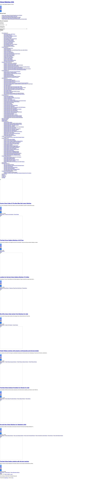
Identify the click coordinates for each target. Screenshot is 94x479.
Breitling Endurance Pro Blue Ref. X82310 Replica (12, 73)
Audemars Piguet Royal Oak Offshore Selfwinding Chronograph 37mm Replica (17, 68)
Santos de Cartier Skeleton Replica (10, 60)
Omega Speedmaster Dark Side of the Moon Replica (13, 115)
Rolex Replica (4, 33)
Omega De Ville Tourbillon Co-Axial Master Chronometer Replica (15, 100)
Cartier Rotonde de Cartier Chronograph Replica (12, 53)
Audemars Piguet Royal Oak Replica (10, 64)
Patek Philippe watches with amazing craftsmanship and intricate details (14, 19)
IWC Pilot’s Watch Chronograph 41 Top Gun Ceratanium (13, 88)
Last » (12, 474)
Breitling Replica (5, 70)
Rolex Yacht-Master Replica (8, 45)
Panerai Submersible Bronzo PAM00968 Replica (12, 155)
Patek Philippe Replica (33, 361)
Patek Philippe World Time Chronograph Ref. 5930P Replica (14, 161)
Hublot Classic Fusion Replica (9, 132)
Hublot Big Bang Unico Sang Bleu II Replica (11, 129)
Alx (12, 477)
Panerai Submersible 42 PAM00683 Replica (11, 152)
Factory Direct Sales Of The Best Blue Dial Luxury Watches (12, 15)
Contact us (4, 176)
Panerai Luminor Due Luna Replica (10, 140)
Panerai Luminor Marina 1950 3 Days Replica (11, 142)
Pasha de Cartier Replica (8, 58)
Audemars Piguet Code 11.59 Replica (10, 63)
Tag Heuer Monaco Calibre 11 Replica (10, 170)
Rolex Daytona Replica (8, 37)
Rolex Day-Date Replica (8, 36)
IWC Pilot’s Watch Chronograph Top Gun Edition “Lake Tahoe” (14, 89)
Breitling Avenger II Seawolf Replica (10, 72)
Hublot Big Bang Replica (8, 122)
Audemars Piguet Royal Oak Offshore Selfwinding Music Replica (15, 69)
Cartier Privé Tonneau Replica (9, 52)
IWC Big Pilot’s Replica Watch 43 (9, 80)
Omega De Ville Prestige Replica (9, 99)
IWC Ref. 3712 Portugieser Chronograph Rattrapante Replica (14, 94)
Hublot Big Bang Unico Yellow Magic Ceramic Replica (13, 131)
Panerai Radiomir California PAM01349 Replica (12, 146)
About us (3, 174)
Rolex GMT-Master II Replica (9, 39)
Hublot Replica (4, 121)
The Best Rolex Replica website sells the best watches (14, 461)
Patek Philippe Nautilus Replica (9, 158)
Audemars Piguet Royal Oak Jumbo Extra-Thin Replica (13, 67)
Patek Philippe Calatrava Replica (9, 157)
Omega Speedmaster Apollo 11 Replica (10, 114)
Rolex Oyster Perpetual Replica (9, 41)
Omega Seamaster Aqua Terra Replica (10, 108)
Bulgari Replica (4, 120)
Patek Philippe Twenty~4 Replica (9, 160)
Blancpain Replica (5, 119)
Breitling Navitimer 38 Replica (9, 75)
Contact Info (4, 175)
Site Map (3, 177)
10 (7, 474)
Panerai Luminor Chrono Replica (9, 139)
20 (8, 474)
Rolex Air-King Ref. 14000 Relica (9, 34)
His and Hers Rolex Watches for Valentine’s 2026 (13, 424)
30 (9, 474)
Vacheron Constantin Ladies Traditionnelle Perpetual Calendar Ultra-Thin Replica (17, 173)
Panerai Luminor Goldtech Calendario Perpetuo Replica (13, 141)
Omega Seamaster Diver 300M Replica (10, 110)
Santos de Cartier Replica (8, 59)
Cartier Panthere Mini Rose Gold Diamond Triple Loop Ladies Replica (15, 50)
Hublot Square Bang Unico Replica (10, 135)
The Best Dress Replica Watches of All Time (9, 16)
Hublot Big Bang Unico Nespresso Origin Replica (12, 128)
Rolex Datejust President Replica (11, 398)
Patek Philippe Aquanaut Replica (10, 361)
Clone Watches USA (7, 2)
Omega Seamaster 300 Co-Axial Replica (11, 105)
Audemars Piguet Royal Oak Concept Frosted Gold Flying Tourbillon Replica (17, 66)
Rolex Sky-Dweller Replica (8, 42)
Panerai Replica (4, 138)
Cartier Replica (4, 47)
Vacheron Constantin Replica (7, 171)
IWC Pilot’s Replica (7, 85)
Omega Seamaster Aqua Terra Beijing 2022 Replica (12, 109)
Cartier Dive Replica (7, 49)
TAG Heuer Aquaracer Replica (9, 164)
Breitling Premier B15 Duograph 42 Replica (11, 77)
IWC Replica (4, 78)
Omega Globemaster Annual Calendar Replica (11, 101)
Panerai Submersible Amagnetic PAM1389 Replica (12, 153)
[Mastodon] (47, 8)
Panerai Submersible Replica (9, 150)
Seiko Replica (4, 162)
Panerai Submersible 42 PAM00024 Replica (11, 151)
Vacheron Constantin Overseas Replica (10, 172)
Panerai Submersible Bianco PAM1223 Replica (12, 154)
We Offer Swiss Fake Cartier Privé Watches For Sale (11, 18)
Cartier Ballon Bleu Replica (8, 48)
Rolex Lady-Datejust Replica (9, 40)
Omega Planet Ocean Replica (9, 102)
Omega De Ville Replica (8, 98)
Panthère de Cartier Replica (8, 57)
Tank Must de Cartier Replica (9, 61)
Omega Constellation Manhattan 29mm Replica (12, 97)
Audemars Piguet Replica (6, 62)
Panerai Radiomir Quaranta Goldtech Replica (11, 149)
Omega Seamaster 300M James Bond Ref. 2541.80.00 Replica (14, 107)
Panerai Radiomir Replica (8, 144)
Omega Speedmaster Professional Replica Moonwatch (13, 117)
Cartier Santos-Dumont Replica (9, 54)
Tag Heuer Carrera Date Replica (9, 168)
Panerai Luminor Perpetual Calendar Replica (11, 143)
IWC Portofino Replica (7, 90)
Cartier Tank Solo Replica (8, 56)
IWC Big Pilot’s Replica (8, 79)
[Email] (47, 9)
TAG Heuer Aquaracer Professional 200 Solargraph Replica (14, 165)
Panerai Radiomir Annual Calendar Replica (11, 145)
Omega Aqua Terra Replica (8, 96)
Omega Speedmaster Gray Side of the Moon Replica (13, 116)
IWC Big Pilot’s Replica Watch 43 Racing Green (12, 81)
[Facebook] (47, 6)
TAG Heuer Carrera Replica (8, 166)
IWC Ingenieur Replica (7, 84)
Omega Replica (4, 95)
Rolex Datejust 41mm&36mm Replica (10, 35)
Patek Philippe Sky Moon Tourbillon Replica (11, 159)
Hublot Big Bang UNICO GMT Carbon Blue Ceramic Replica (14, 126)
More (1, 215)
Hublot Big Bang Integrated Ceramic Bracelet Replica (13, 124)
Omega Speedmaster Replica (9, 113)
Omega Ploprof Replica (8, 103)
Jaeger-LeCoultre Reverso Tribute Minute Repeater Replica (14, 137)
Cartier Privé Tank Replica (8, 51)
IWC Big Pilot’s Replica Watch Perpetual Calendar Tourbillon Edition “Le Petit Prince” (18, 83)
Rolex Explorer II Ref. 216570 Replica (10, 38)
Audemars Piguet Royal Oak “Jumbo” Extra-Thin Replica (13, 65)
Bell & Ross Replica (5, 118)
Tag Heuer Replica (5, 163)
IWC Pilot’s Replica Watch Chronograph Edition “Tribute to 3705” (15, 87)
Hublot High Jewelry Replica (9, 134)
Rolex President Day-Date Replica (41, 435)
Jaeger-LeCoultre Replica (6, 136)
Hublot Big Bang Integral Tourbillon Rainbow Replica (13, 123)
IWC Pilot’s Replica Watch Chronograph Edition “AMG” (13, 86)
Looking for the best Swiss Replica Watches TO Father (11, 17)
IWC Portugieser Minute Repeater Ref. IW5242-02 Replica (14, 93)
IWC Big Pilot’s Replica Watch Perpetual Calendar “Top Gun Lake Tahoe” (16, 82)
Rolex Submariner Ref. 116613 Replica (10, 44)
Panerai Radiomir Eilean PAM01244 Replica (11, 147)
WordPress (6, 477)
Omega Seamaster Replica (8, 104)
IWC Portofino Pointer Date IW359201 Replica (12, 91)
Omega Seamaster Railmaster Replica (10, 112)
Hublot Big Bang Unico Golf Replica (10, 127)
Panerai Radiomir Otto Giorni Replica (10, 148)
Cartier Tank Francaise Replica (9, 55)
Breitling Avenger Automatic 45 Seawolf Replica (12, 71)
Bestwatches (2, 214)
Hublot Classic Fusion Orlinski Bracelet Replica (12, 133)
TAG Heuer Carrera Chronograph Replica (10, 167)
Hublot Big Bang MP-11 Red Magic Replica (11, 125)
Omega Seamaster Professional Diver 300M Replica (13, 111)
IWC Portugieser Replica (8, 92)
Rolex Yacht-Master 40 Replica (9, 46)
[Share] (47, 11)
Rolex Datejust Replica (21, 398)
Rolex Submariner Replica (8, 43)
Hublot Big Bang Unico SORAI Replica (10, 130)
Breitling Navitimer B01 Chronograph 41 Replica (12, 76)
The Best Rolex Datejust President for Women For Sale (14, 387)
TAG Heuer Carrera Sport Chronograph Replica (11, 169)
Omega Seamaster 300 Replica (9, 106)
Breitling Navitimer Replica (8, 74)
